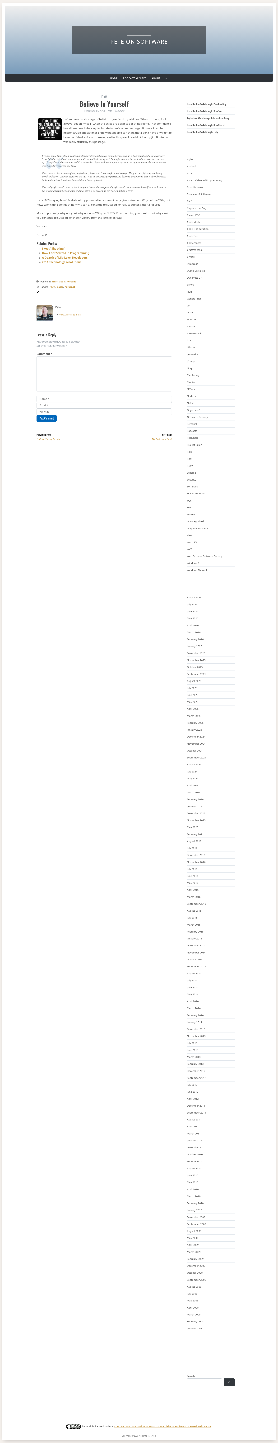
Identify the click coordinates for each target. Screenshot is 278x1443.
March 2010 (194, 1196)
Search (191, 1376)
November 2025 (196, 660)
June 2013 (192, 1050)
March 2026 (194, 632)
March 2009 (194, 1251)
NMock (191, 389)
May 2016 (192, 882)
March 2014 (194, 1008)
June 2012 (192, 1091)
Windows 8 (193, 563)
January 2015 (194, 938)
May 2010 (192, 1182)
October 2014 (195, 959)
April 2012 (193, 1098)
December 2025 (196, 653)
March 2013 (194, 1056)
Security (191, 479)
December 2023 (196, 813)
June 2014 (192, 987)
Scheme (191, 472)
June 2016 (192, 875)
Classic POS (193, 215)
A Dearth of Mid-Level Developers (65, 257)
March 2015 (194, 924)
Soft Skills (192, 486)
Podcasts (192, 430)
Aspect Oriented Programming (204, 180)
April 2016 (193, 889)
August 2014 (194, 973)
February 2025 (195, 722)
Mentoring (193, 375)
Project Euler (194, 444)
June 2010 (192, 1175)
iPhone (191, 347)
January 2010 (194, 1210)
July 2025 (192, 688)
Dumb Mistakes (196, 270)
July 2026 (192, 604)
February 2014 (195, 1015)
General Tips (194, 298)
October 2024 (195, 750)
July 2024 (192, 771)
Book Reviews (195, 187)
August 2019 (194, 841)
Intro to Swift (194, 333)
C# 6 (189, 201)
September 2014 (196, 966)
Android (191, 166)
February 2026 (195, 639)
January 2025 (194, 729)
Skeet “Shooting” (53, 248)
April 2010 (193, 1189)
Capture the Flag (196, 208)
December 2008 (196, 1265)
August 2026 (194, 597)
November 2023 (196, 820)
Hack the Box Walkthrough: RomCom (204, 111)
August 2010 (194, 1168)
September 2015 (196, 903)
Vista (190, 535)
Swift (190, 507)
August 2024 (194, 764)
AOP (189, 173)
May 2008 (192, 1300)
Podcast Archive (134, 78)
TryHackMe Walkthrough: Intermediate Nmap (208, 118)
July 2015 (192, 917)
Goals (62, 281)
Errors (190, 284)
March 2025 (194, 715)
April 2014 (193, 1001)
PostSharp (193, 437)
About (156, 78)
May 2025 (192, 701)
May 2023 (192, 827)
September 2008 (196, 1279)
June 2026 (192, 611)
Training (191, 514)
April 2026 (193, 625)
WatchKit (192, 542)
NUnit (190, 403)
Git (188, 305)
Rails (189, 451)
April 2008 (193, 1307)
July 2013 (192, 1043)
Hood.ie (191, 319)
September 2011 (196, 1112)
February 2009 (195, 1258)
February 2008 (195, 1321)
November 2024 (196, 743)
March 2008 (194, 1314)
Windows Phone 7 (197, 570)
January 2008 (194, 1328)
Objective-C (193, 410)
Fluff (55, 281)
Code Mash (193, 222)
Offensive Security (197, 417)
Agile (190, 159)
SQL (189, 500)
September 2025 (196, 674)
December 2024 (196, 736)
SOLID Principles (196, 493)
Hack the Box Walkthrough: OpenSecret (206, 125)
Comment (120, 110)
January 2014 (194, 1022)
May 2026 (192, 618)
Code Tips (192, 236)
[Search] (229, 1382)
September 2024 (196, 757)
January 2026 (194, 646)
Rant (189, 458)
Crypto (191, 256)
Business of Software (199, 194)
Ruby (190, 465)
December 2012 (196, 1070)
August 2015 (194, 910)
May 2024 (192, 778)
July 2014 (192, 980)
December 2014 (196, 945)
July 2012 (192, 1084)
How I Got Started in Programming (65, 253)
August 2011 (194, 1119)
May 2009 (192, 1237)
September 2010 (196, 1161)
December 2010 (196, 1147)
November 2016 (196, 862)
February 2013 (195, 1063)
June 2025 (192, 694)
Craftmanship (195, 249)
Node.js (191, 396)
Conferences (194, 242)
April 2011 (193, 1126)
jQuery (191, 361)
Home (114, 78)
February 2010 (195, 1203)
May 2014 (192, 994)
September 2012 (196, 1077)
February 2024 (195, 799)
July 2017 (192, 848)
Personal (72, 281)
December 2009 (196, 1217)
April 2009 (193, 1244)
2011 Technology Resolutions (61, 262)
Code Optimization (197, 228)
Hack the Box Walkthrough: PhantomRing (206, 104)
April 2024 (193, 785)
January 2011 (194, 1140)
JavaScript (192, 354)
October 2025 (195, 667)
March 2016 (194, 896)
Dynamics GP (194, 277)
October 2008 (195, 1272)
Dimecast (192, 263)
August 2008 (194, 1286)
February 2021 (195, 834)
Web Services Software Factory (204, 556)
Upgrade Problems (197, 528)
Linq (189, 368)
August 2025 (194, 680)
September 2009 (196, 1224)
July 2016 (192, 869)
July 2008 (192, 1293)
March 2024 (194, 792)
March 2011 (194, 1133)
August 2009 (194, 1231)
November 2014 (196, 952)
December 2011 (196, 1105)
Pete (70, 314)
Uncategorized (195, 521)
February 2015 (195, 931)
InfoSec (191, 326)
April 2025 (193, 708)
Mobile (191, 382)
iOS (189, 340)
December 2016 (196, 855)
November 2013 (196, 1036)
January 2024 (194, 806)
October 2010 (195, 1154)
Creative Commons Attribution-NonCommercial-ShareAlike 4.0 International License (162, 1426)
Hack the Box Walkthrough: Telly (202, 132)
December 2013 (196, 1029)
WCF (189, 549)
